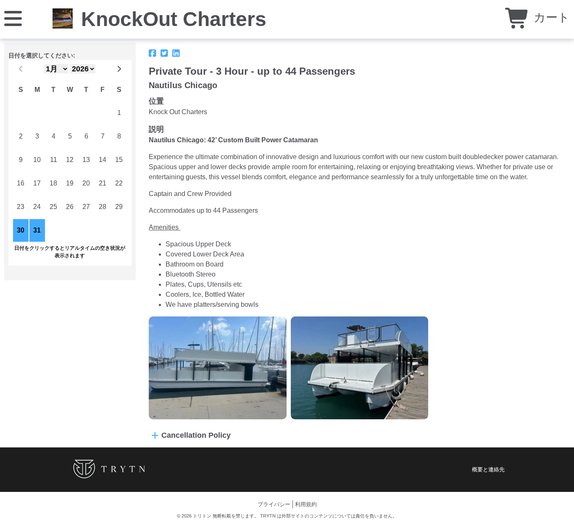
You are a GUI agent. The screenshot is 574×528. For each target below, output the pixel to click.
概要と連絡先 (488, 469)
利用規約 (306, 504)
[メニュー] (13, 17)
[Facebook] (152, 53)
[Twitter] (164, 53)
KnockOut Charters (173, 19)
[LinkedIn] (176, 53)
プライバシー (274, 504)
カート (550, 17)
